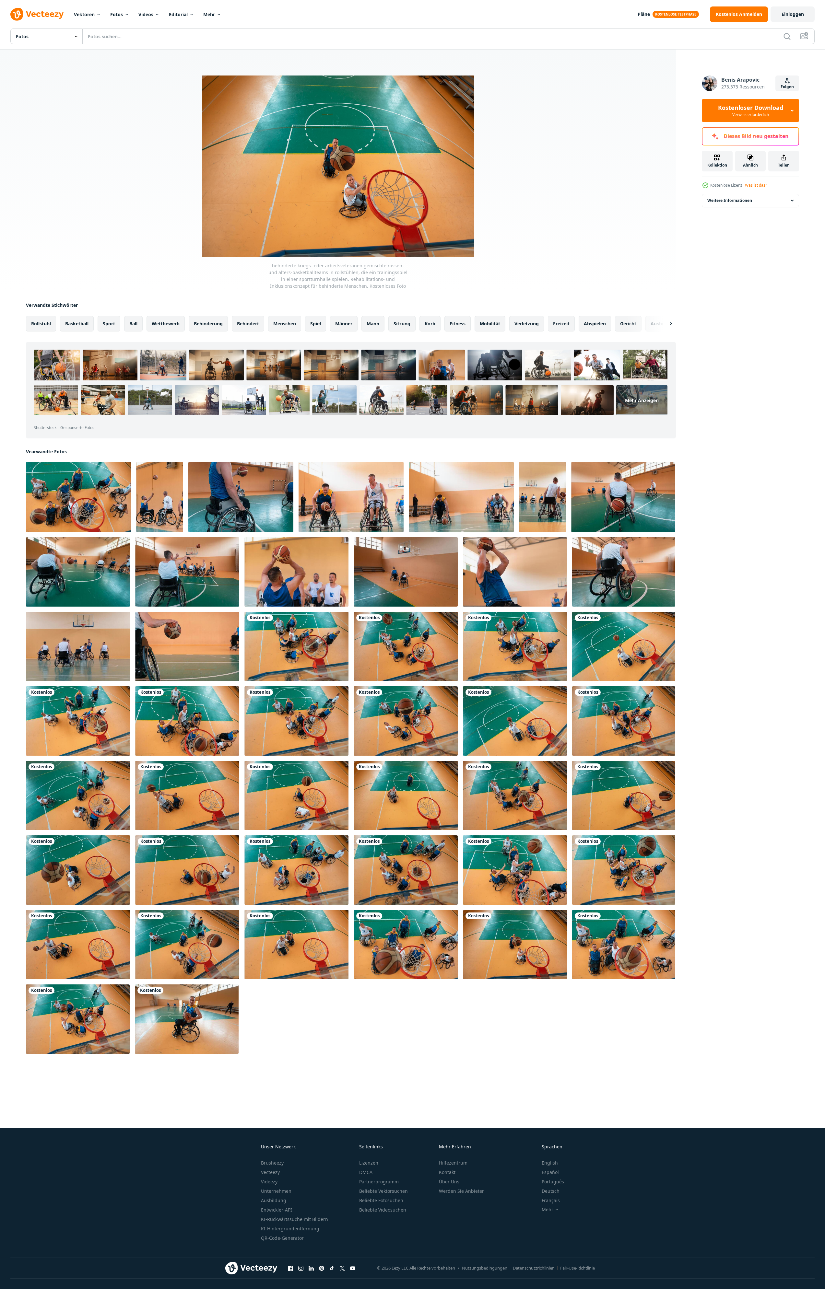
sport (109, 323)
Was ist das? (756, 185)
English (550, 1163)
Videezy (269, 1182)
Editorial (178, 14)
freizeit (561, 323)
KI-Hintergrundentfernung (290, 1228)
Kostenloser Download (750, 110)
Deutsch (551, 1191)
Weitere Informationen (729, 200)
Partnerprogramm (379, 1182)
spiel (315, 323)
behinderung (208, 323)
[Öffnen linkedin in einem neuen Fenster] (311, 1268)
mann (373, 323)
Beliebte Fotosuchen (381, 1200)
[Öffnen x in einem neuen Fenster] (342, 1268)
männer (343, 323)
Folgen (787, 86)
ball (133, 323)
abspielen (595, 323)
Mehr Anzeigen (642, 400)
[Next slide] (665, 323)
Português (553, 1182)
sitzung (402, 323)
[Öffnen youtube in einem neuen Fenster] (352, 1268)
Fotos (116, 14)
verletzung (526, 323)
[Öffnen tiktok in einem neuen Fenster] (332, 1268)
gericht (628, 323)
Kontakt (447, 1172)
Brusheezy (272, 1163)
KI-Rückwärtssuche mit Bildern (294, 1219)
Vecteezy (270, 1172)
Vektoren (84, 14)
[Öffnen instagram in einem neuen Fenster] (300, 1268)
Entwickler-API (276, 1210)
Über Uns (449, 1182)
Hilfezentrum (453, 1163)
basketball (76, 323)
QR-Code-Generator (282, 1238)
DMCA (365, 1172)
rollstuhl (41, 323)
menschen (284, 323)
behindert (248, 323)
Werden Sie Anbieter (461, 1191)
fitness (458, 323)
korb (430, 323)
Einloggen (793, 14)
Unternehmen (276, 1191)
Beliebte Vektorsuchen (383, 1191)
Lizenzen (368, 1163)
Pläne (644, 14)
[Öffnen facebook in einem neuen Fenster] (290, 1268)
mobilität (490, 323)
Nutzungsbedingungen (484, 1268)
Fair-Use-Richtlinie (577, 1268)
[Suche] (787, 36)
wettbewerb (166, 323)
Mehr (209, 14)
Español (550, 1172)
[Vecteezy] (37, 14)
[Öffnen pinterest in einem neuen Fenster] (321, 1268)
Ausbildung (273, 1200)
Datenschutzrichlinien (534, 1268)
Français (551, 1200)
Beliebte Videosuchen (382, 1210)
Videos (145, 14)
